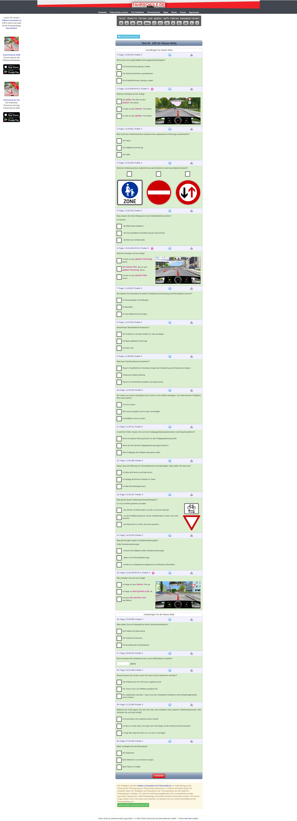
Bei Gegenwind (128, 753)
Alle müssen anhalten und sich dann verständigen (141, 411)
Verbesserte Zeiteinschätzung (134, 375)
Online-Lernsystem (10, 20)
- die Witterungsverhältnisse (133, 226)
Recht (174, 12)
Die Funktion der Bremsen (132, 638)
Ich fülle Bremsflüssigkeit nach (134, 486)
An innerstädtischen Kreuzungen (135, 314)
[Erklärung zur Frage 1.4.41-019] (170, 535)
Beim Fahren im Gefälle (131, 767)
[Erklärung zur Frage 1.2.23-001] (170, 129)
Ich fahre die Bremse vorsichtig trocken (137, 472)
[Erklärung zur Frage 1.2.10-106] (170, 390)
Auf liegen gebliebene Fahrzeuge (135, 341)
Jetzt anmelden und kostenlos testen (132, 805)
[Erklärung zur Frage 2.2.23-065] (170, 619)
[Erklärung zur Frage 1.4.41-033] (170, 163)
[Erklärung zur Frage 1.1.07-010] (170, 322)
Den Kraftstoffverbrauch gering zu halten (138, 80)
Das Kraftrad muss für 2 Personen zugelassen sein (142, 682)
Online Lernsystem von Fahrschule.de (154, 786)
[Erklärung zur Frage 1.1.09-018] (170, 356)
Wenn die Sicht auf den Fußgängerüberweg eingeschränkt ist (145, 445)
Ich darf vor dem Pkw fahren (137, 109)
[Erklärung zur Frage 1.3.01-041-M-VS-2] (170, 248)
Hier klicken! (11, 28)
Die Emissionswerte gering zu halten (136, 66)
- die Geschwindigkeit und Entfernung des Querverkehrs (144, 233)
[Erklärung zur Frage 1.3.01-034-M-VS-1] (170, 572)
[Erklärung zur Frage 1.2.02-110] (170, 210)
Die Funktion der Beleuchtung (134, 631)
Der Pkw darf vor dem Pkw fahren (134, 101)
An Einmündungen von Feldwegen (135, 300)
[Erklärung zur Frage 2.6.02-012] (170, 653)
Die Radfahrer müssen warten (134, 418)
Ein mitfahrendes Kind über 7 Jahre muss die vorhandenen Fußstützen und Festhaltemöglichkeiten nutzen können (160, 696)
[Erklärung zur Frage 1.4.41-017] (170, 494)
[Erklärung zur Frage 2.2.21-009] (170, 670)
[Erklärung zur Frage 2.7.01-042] (170, 741)
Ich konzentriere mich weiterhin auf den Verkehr (140, 719)
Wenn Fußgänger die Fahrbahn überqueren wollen (141, 452)
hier (190, 818)
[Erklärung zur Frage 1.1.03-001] (170, 288)
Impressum (194, 12)
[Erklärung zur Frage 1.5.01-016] (170, 54)
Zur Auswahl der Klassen (129, 37)
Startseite (102, 12)
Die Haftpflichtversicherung (133, 148)
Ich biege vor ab (137, 591)
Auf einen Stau (128, 348)
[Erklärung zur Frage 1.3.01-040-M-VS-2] (170, 88)
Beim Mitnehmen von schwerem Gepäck (138, 760)
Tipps (165, 12)
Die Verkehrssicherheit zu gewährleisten (138, 73)
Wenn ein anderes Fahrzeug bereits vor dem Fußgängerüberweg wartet (149, 438)
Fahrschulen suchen (119, 12)
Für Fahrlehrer (137, 12)
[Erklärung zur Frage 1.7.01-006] (170, 460)
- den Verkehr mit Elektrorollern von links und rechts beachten (146, 510)
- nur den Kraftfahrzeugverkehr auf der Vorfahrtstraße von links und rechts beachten (150, 517)
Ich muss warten (129, 404)
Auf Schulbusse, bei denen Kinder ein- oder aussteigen (143, 334)
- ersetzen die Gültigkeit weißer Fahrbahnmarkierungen (143, 551)
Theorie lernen (153, 12)
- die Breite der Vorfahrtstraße (134, 240)
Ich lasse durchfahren (134, 598)
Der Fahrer (127, 141)
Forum (183, 12)
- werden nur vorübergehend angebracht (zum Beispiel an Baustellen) (149, 564)
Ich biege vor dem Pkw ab (136, 584)
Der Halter (126, 154)
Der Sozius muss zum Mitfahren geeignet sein (140, 689)
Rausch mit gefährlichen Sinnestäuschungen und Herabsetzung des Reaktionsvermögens (157, 368)
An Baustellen (128, 307)
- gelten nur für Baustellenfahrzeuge (136, 558)
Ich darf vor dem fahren (137, 260)
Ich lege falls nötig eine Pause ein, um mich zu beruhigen (144, 733)
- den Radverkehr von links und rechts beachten (141, 524)
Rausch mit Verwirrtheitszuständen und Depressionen (143, 382)
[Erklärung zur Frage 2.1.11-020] (170, 704)
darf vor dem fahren (135, 268)
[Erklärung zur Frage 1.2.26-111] (170, 426)
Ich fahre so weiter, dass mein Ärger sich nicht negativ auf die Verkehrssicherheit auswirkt (156, 726)
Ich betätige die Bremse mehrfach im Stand (139, 479)
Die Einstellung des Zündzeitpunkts (136, 645)
